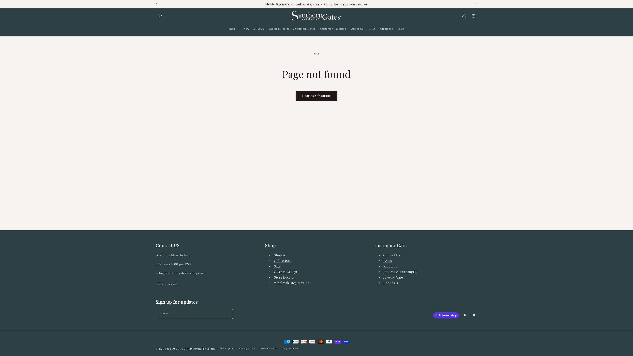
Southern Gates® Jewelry (179, 348)
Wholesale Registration (291, 283)
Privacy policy (247, 348)
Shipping (390, 266)
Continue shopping (316, 95)
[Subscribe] (228, 314)
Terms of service (268, 348)
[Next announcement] (477, 4)
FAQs (387, 261)
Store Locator (284, 277)
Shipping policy (290, 348)
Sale (277, 266)
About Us (390, 283)
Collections (282, 261)
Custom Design (285, 272)
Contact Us (391, 255)
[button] (160, 16)
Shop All (280, 255)
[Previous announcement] (156, 4)
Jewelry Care (393, 277)
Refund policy (227, 348)
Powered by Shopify (204, 348)
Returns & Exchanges (399, 272)
